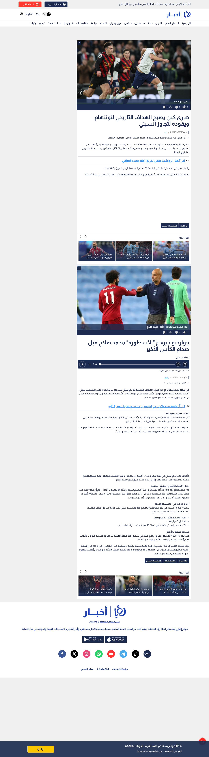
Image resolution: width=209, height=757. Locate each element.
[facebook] (62, 654)
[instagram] (86, 654)
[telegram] (123, 654)
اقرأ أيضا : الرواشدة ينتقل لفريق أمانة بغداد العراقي (153, 160)
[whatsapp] (99, 654)
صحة (150, 23)
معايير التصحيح (87, 669)
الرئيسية (186, 23)
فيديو (42, 23)
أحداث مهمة (54, 23)
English (28, 14)
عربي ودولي (115, 23)
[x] (74, 654)
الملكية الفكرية (103, 669)
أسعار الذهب (171, 23)
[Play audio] (82, 364)
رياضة (93, 23)
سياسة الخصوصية (145, 751)
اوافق (40, 749)
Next (80, 237)
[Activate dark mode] (46, 14)
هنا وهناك (82, 23)
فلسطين (139, 23)
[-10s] (178, 364)
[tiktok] (135, 654)
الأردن (158, 23)
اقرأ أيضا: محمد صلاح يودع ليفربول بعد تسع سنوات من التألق (146, 406)
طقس (128, 23)
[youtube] (111, 654)
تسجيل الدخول (55, 4)
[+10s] (185, 364)
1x (89, 364)
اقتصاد (103, 23)
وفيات (33, 23)
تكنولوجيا (69, 23)
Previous (86, 237)
